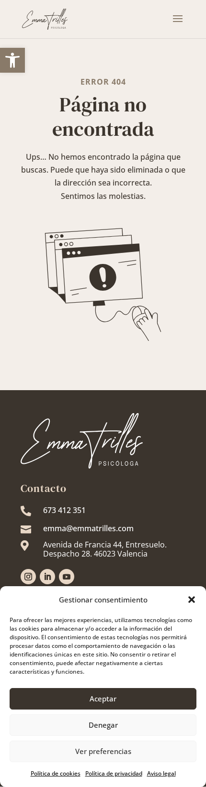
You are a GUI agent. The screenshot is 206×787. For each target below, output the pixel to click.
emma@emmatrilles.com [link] (88, 528)
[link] (12, 60)
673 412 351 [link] (64, 510)
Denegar (103, 725)
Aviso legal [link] (161, 773)
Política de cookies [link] (55, 773)
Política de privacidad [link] (113, 773)
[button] (191, 599)
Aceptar (103, 698)
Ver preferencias (103, 751)
